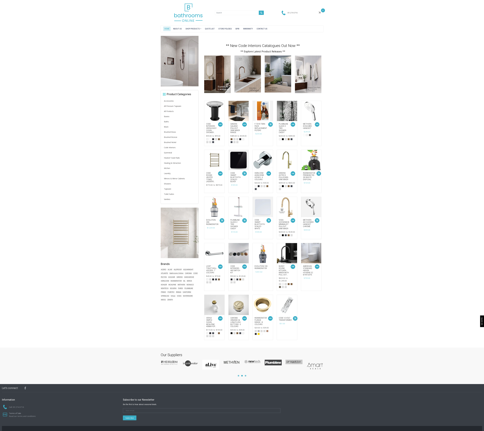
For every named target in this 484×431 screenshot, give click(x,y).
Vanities (167, 199)
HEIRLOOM (165, 281)
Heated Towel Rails (172, 158)
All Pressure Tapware (172, 106)
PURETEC (171, 292)
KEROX (189, 281)
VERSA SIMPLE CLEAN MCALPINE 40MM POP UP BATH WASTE (210, 324)
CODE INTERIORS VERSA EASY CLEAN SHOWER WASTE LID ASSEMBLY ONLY (211, 131)
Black (166, 127)
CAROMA (188, 273)
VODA (179, 296)
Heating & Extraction (172, 163)
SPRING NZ (165, 296)
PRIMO (163, 292)
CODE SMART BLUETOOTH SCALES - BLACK (235, 177)
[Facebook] (25, 388)
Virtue (173, 296)
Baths (166, 121)
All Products (169, 111)
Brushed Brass (170, 132)
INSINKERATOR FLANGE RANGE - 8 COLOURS (261, 321)
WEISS (163, 300)
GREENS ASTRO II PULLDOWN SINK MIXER (283, 176)
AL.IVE (170, 269)
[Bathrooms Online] (188, 12)
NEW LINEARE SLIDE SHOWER (181, 84)
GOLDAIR (171, 277)
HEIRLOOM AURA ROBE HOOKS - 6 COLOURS (259, 176)
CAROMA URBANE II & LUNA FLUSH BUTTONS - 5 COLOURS (235, 322)
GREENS (180, 277)
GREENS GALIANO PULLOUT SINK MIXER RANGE (235, 128)
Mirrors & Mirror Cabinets (174, 178)
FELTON (164, 277)
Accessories (169, 101)
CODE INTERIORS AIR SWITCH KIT (235, 269)
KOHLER (164, 285)
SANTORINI (187, 292)
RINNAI (178, 292)
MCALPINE (172, 285)
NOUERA (173, 288)
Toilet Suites (169, 194)
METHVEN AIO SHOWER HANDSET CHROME (308, 223)
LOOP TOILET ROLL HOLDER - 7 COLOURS (211, 269)
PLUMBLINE (189, 288)
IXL (184, 281)
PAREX (180, 288)
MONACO (190, 285)
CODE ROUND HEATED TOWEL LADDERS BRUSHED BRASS (210, 179)
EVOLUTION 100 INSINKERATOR (261, 267)
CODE (195, 273)
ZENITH (170, 300)
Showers (167, 183)
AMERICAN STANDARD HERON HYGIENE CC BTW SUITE (308, 270)
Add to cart (270, 124)
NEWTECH (164, 288)
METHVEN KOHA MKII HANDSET (307, 126)
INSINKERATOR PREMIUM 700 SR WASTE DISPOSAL (309, 176)
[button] (238, 375)
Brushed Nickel (170, 142)
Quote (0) (482, 321)
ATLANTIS (164, 273)
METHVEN (181, 285)
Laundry (167, 173)
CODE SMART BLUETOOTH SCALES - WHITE (260, 224)
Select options (220, 124)
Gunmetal (168, 152)
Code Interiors (170, 147)
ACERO (163, 269)
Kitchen (167, 168)
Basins (166, 116)
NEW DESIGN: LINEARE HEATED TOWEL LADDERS (181, 254)
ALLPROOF (178, 269)
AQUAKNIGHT (188, 269)
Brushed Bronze (170, 137)
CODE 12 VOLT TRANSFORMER (285, 319)
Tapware (167, 189)
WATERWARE (188, 296)
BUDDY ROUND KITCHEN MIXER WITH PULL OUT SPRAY (284, 271)
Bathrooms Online (176, 273)
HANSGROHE (189, 277)
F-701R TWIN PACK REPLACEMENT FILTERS (261, 127)
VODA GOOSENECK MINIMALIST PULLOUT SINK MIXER (284, 224)
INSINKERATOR (176, 281)
